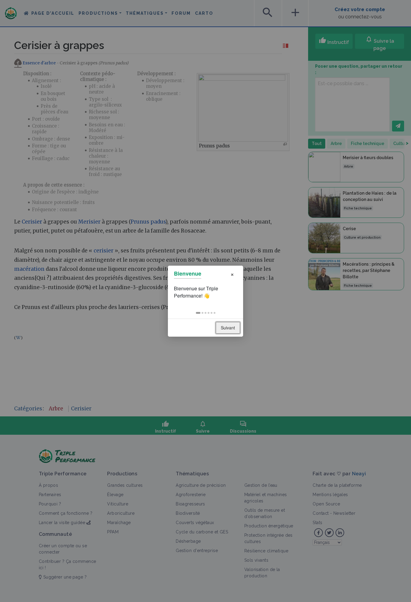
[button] (198, 313)
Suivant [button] (228, 328)
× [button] (232, 273)
